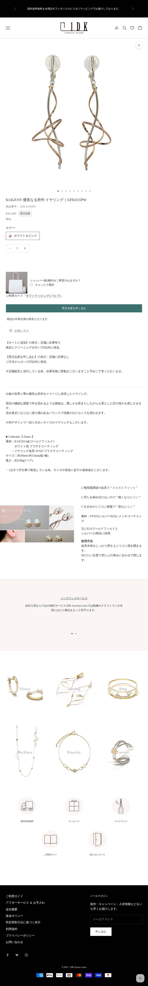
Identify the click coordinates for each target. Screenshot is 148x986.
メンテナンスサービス (74, 598)
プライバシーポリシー (20, 935)
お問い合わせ (14, 942)
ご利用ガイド (14, 896)
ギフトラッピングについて (43, 295)
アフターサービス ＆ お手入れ (25, 902)
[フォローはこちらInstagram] (26, 955)
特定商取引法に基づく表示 (23, 922)
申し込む (100, 931)
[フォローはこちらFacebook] (7, 955)
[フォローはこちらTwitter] (17, 955)
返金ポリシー (14, 915)
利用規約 (11, 928)
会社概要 (11, 909)
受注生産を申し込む (74, 308)
